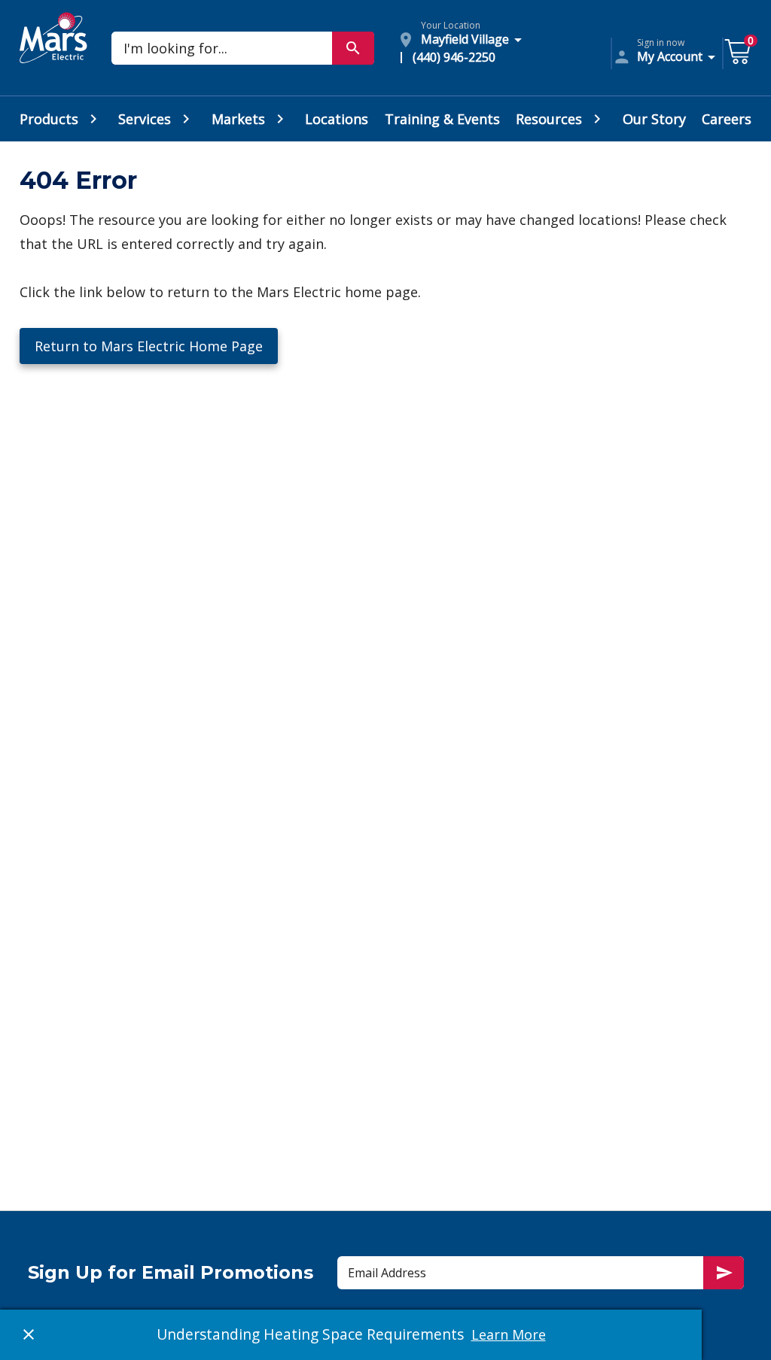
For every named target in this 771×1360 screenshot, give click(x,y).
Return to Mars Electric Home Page (149, 346)
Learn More (508, 1334)
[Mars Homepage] (53, 55)
